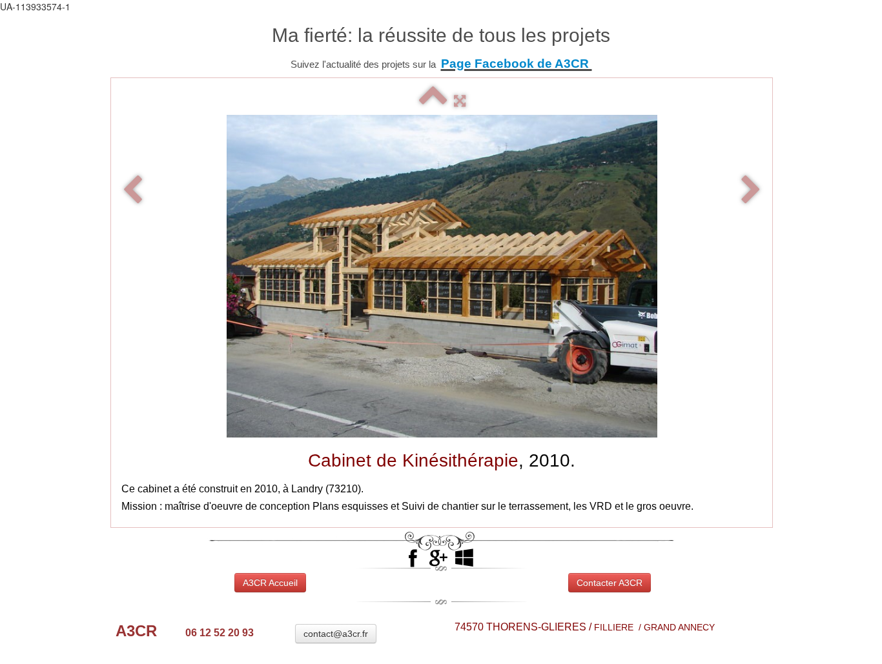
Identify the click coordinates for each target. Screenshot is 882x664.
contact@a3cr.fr (335, 634)
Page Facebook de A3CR (516, 63)
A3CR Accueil (270, 583)
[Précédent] (132, 190)
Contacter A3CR (609, 583)
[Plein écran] (460, 101)
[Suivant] (751, 190)
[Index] (433, 101)
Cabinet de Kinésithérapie (413, 460)
